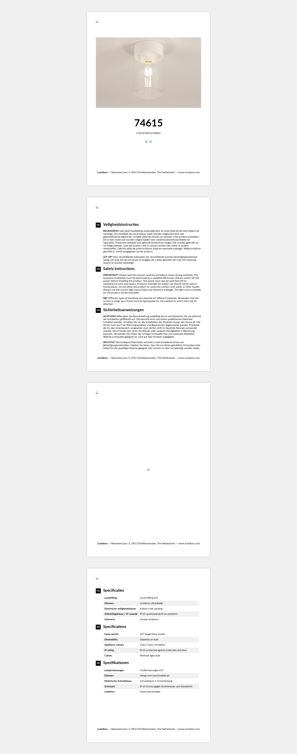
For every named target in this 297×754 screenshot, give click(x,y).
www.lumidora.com (189, 172)
